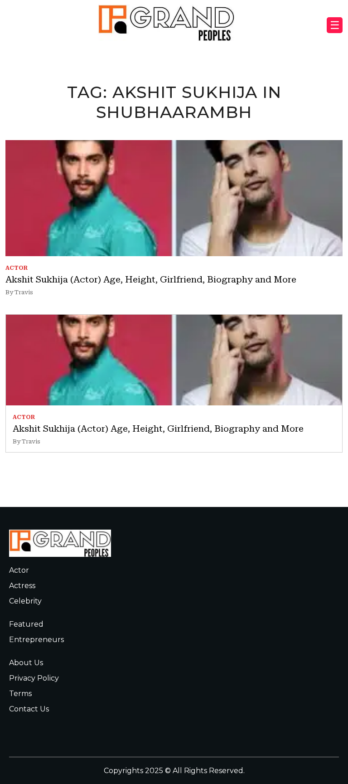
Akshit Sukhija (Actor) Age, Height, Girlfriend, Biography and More (150, 279)
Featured (26, 624)
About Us (26, 662)
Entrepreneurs (36, 639)
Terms (20, 693)
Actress (22, 585)
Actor (19, 570)
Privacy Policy (34, 678)
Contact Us (29, 709)
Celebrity (25, 601)
